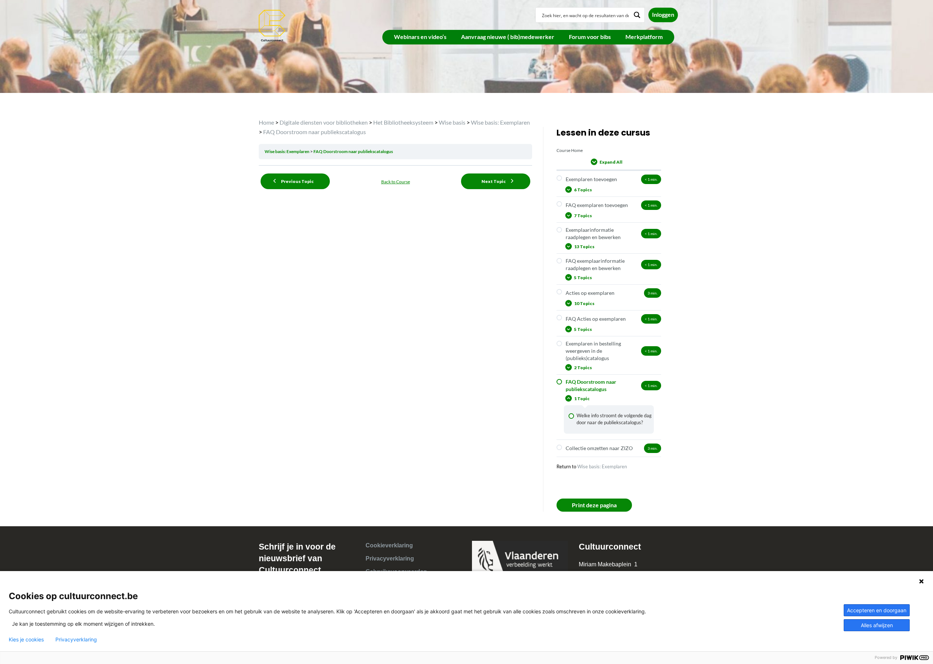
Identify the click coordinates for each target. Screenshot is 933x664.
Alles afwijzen (877, 625)
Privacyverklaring (390, 558)
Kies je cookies (26, 639)
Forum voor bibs (590, 36)
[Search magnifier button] (637, 15)
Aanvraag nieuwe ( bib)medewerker (507, 36)
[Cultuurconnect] (272, 25)
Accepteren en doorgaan (876, 610)
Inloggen (663, 14)
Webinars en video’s (420, 36)
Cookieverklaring (389, 545)
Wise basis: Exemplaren (287, 151)
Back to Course (395, 181)
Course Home (570, 150)
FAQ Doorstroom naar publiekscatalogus (353, 151)
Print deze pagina (594, 504)
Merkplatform (644, 36)
